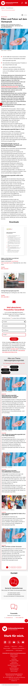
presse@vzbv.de (9, 617)
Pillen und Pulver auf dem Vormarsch (12, 546)
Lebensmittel (14, 662)
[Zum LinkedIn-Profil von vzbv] (5, 642)
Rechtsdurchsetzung (14, 668)
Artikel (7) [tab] (5, 366)
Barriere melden (7, 648)
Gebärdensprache (9, 650)
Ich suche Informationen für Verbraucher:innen (14, 596)
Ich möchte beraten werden (14, 593)
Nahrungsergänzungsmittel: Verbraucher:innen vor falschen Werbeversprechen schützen (10, 396)
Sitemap (20, 646)
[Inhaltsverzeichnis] (1, 104)
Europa (14, 657)
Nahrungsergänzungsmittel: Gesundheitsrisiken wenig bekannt (11, 471)
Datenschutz (14, 646)
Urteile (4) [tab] (5, 369)
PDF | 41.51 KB (4, 268)
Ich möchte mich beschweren (13, 594)
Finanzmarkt (14, 659)
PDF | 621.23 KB (4, 297)
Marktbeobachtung (14, 663)
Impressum (6, 646)
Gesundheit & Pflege (14, 660)
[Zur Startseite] (9, 3)
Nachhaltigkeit (14, 666)
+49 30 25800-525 (19, 617)
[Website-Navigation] (26, 3)
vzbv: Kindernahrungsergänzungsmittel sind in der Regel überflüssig (13, 434)
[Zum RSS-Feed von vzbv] (18, 642)
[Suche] (22, 3)
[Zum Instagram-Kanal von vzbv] (9, 642)
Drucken (25, 15)
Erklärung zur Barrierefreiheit (18, 648)
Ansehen (3, 267)
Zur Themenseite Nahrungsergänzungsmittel (14, 363)
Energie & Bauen (14, 656)
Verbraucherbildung (14, 669)
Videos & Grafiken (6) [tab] (6, 372)
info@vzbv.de (14, 680)
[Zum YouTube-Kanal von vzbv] (14, 642)
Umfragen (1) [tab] (14, 369)
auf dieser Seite (14, 349)
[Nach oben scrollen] (26, 620)
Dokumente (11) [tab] (14, 366)
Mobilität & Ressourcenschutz (14, 665)
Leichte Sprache (18, 650)
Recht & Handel (14, 671)
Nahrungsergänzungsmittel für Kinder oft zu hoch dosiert (13, 514)
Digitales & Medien (14, 654)
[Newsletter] (23, 642)
